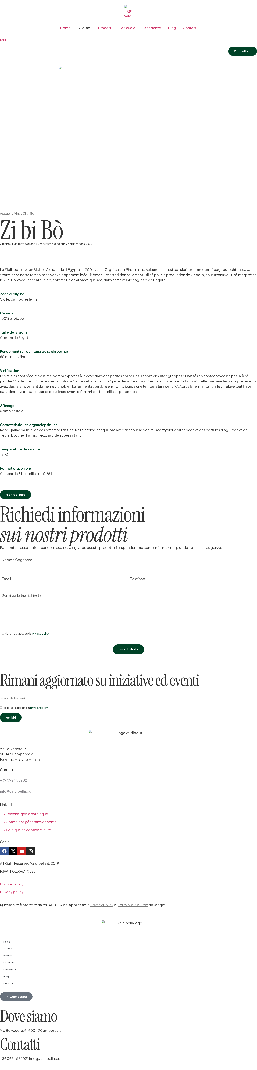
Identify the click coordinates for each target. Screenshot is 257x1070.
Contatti (190, 27)
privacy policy (40, 633)
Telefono (137, 579)
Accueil (6, 213)
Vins (17, 213)
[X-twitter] (13, 851)
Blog (172, 27)
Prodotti (105, 27)
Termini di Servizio (133, 905)
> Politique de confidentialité (27, 830)
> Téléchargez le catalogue (25, 814)
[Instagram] (30, 851)
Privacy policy (11, 891)
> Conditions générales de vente (30, 822)
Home (65, 27)
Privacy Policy (101, 905)
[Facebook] (4, 851)
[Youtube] (21, 851)
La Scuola (127, 27)
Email (6, 579)
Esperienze (151, 27)
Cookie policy (11, 884)
